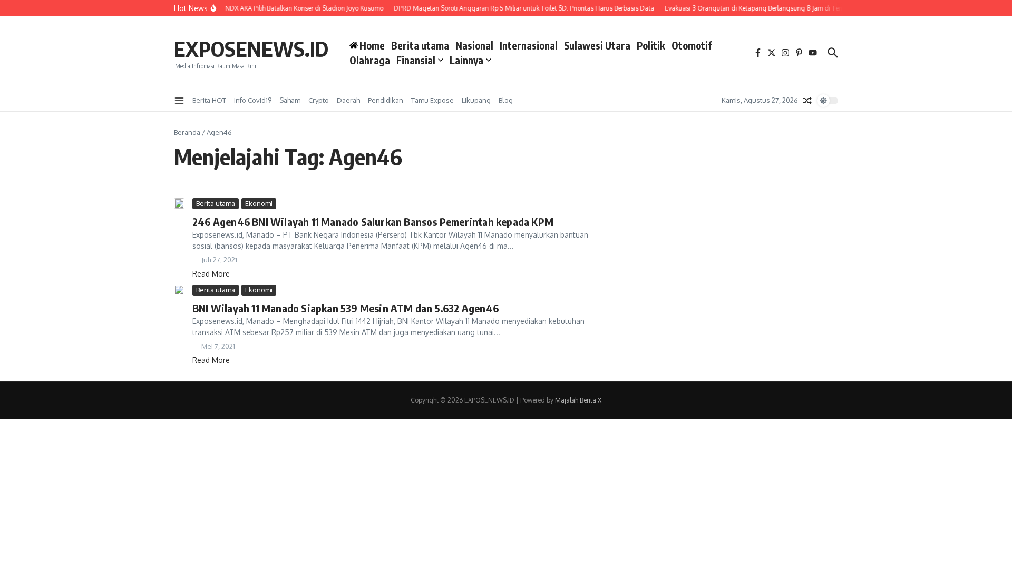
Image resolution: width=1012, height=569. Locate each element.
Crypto (318, 100)
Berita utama (420, 45)
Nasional (474, 45)
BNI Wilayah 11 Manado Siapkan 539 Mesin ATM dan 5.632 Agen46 (345, 308)
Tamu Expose (432, 100)
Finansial (415, 60)
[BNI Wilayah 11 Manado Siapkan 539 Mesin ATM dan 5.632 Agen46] (179, 289)
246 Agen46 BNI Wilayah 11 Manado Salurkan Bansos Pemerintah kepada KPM (372, 221)
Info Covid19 (252, 100)
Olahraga (369, 60)
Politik (651, 45)
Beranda (187, 132)
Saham (289, 100)
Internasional (529, 45)
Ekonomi (259, 203)
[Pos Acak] (807, 100)
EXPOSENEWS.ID (251, 48)
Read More (211, 273)
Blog (506, 100)
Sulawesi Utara (597, 45)
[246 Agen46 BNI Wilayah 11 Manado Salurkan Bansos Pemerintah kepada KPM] (179, 203)
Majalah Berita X (578, 400)
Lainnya (466, 60)
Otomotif (692, 45)
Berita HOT (209, 100)
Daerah (348, 100)
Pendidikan (385, 100)
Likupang (476, 100)
